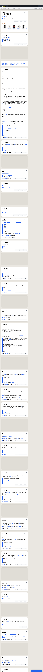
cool (15, 128)
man (5, 413)
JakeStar (5, 639)
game (7, 41)
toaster (11, 285)
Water (11, 346)
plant (6, 622)
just (16, 585)
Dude (4, 317)
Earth (5, 346)
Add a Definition (34, 8)
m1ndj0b (5, 415)
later (8, 480)
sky (4, 214)
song (6, 18)
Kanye (4, 524)
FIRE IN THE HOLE (12, 63)
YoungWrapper (6, 501)
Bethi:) (5, 564)
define (8, 621)
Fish (3, 187)
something (8, 144)
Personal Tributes (19, 8)
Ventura (22, 438)
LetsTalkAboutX (6, 137)
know (8, 275)
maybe (3, 103)
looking (8, 40)
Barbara (17, 438)
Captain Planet (18, 222)
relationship (17, 555)
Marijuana (4, 334)
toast (8, 289)
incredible (3, 173)
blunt (12, 498)
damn (4, 598)
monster (12, 526)
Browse (8, 8)
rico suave (5, 399)
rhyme (9, 175)
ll (11, 450)
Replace (4, 246)
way (23, 16)
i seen (4, 382)
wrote (11, 175)
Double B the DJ (6, 278)
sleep (6, 135)
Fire (2, 20)
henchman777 (6, 384)
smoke (10, 537)
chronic (20, 392)
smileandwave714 (6, 43)
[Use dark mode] (41, 6)
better (5, 397)
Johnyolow (5, 589)
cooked (6, 187)
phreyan (5, 454)
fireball (24, 63)
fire (2, 43)
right (16, 660)
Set (18, 450)
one (6, 382)
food (7, 39)
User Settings (40, 8)
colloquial (4, 374)
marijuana (14, 407)
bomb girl (6, 596)
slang (3, 407)
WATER (5, 227)
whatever (6, 114)
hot (6, 173)
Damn (4, 624)
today (11, 274)
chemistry (5, 555)
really (4, 596)
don (9, 341)
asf (15, 499)
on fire (14, 587)
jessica (6, 598)
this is (6, 624)
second (5, 222)
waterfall (9, 128)
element (8, 222)
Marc (12, 558)
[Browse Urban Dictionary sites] (4, 6)
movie (9, 545)
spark (22, 555)
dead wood (24, 285)
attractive (23, 374)
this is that (4, 212)
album (20, 526)
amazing (14, 16)
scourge (3, 285)
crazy (8, 173)
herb (5, 210)
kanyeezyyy (5, 528)
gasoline (10, 411)
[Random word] (36, 6)
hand (13, 542)
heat (21, 406)
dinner (6, 147)
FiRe (3, 63)
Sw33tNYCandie (6, 548)
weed (7, 313)
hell (9, 37)
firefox (18, 63)
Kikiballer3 (5, 152)
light (9, 498)
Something (4, 16)
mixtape (6, 150)
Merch (25, 20)
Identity (14, 8)
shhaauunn (5, 178)
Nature (3, 185)
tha (19, 397)
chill (17, 494)
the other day (12, 382)
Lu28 (4, 20)
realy (3, 37)
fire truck (8, 64)
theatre (14, 634)
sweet (9, 662)
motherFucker (10, 436)
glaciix (5, 189)
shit (7, 176)
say (24, 341)
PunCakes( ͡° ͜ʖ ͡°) (6, 440)
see (7, 274)
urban (23, 391)
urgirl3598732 (5, 600)
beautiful (15, 113)
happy (25, 103)
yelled (5, 634)
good (5, 37)
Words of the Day (3, 8)
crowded (11, 634)
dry (24, 326)
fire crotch (6, 63)
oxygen (13, 523)
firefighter (12, 64)
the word (7, 246)
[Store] (39, 6)
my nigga (11, 624)
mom (7, 147)
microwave (7, 185)
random (10, 107)
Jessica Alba (5, 247)
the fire (9, 187)
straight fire (10, 18)
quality (13, 315)
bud (5, 412)
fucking (5, 313)
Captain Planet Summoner (7, 235)
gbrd (4, 319)
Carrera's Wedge (6, 353)
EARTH (5, 224)
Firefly (21, 63)
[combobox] (22, 6)
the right (13, 636)
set (2, 448)
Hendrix (11, 660)
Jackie (5, 664)
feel (9, 559)
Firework (17, 64)
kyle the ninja (5, 292)
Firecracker (4, 64)
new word (5, 244)
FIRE (2, 235)
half (4, 480)
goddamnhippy (6, 485)
